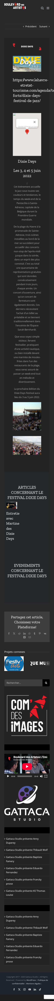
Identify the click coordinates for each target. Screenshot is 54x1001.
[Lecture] (8, 776)
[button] (27, 132)
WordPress (31, 980)
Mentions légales (33, 983)
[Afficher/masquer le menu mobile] (48, 8)
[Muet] (41, 776)
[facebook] (27, 183)
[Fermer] (34, 122)
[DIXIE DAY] (27, 57)
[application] (27, 766)
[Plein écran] (45, 776)
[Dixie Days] (27, 44)
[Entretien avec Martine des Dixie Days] (11, 505)
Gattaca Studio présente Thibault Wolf (27, 850)
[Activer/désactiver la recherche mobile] (42, 8)
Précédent (31, 26)
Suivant (43, 26)
